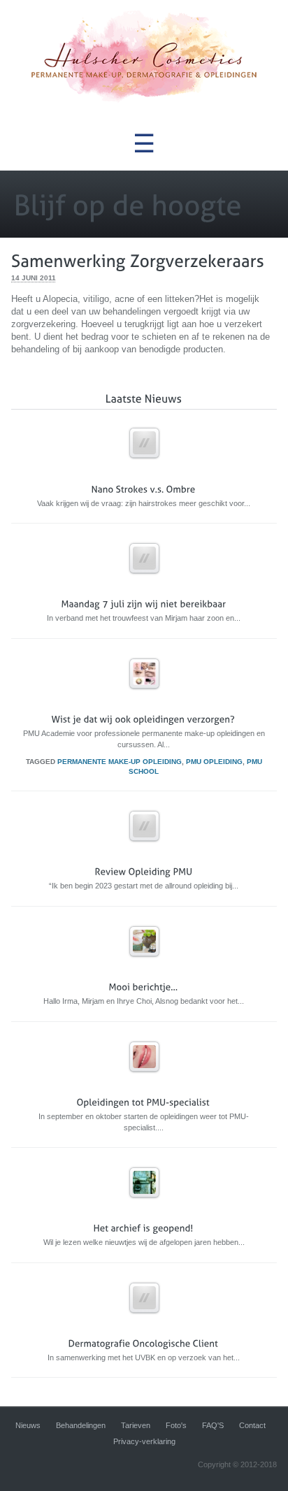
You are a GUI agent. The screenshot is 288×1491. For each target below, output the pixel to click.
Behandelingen (81, 1425)
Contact (252, 1425)
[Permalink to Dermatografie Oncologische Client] (144, 1319)
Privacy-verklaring (144, 1441)
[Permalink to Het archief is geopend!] (144, 1204)
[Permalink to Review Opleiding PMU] (144, 847)
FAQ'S (213, 1425)
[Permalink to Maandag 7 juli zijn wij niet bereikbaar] (144, 580)
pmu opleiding (214, 761)
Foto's (176, 1425)
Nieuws (28, 1425)
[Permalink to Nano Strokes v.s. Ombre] (144, 464)
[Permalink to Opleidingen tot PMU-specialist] (144, 1078)
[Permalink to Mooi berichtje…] (144, 963)
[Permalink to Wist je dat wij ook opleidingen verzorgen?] (144, 695)
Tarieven (135, 1425)
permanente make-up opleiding (119, 761)
